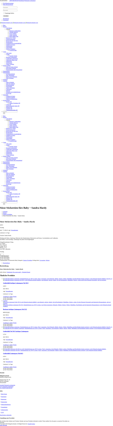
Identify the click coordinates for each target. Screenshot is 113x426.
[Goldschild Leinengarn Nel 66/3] (58, 349)
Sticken (48, 260)
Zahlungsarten (4, 409)
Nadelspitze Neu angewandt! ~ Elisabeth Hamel (18, 272)
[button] (4, 257)
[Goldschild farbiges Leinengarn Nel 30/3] (58, 279)
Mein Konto (4, 394)
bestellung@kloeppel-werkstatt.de (27, 0)
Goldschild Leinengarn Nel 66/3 (13, 353)
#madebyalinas (31, 424)
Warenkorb (3, 396)
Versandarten (4, 407)
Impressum (3, 399)
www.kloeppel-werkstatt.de (6, 386)
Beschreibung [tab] (6, 263)
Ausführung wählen (8, 296)
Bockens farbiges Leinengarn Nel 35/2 (15, 309)
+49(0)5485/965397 (14, 0)
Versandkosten (14, 230)
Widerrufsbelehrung (6, 404)
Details (14, 296)
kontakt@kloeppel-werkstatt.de (7, 385)
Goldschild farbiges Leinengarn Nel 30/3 (15, 283)
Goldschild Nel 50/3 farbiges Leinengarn (15, 331)
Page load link (3, 425)
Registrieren (6, 18)
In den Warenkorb (4, 256)
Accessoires (42, 260)
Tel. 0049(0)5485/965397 (6, 388)
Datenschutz (4, 402)
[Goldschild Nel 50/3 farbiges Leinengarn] (58, 327)
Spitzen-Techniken (27, 260)
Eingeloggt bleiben (9, 13)
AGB (2, 412)
